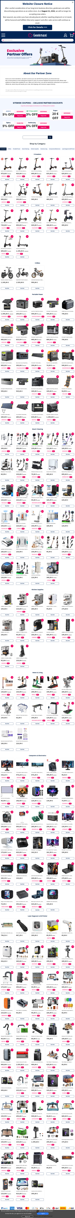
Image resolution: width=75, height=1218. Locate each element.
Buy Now (7, 179)
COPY (8, 176)
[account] (65, 35)
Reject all (27, 1217)
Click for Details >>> (37, 27)
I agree (43, 1213)
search (50, 137)
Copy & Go (20, 116)
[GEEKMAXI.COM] (37, 35)
